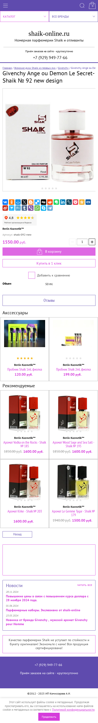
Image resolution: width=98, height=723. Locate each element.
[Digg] (43, 202)
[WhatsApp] (37, 208)
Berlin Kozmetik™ (13, 228)
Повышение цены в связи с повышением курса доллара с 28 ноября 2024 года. (47, 598)
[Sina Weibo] (5, 208)
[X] (24, 202)
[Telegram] (50, 208)
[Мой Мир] (18, 202)
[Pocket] (75, 202)
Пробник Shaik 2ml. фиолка (73, 369)
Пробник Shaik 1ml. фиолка (24, 369)
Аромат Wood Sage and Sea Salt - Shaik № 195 (73, 444)
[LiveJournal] (69, 202)
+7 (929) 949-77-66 (50, 57)
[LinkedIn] (62, 202)
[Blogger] (31, 202)
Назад (17, 534)
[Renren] (88, 202)
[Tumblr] (24, 208)
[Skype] (43, 208)
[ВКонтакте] (5, 202)
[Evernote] (56, 202)
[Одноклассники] (11, 202)
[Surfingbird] (11, 208)
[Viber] (31, 208)
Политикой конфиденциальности (73, 710)
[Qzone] (82, 202)
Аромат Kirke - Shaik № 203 (25, 511)
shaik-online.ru (49, 33)
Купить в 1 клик (49, 263)
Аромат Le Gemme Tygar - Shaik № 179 (73, 513)
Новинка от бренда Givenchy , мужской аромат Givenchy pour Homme (47, 622)
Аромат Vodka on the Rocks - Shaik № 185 (24, 444)
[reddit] (50, 202)
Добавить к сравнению (53, 275)
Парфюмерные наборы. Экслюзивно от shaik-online (43, 610)
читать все (84, 585)
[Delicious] (37, 202)
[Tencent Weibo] (18, 208)
